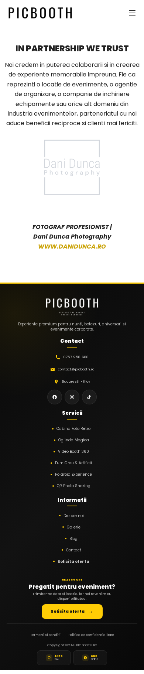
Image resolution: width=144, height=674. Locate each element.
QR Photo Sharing (73, 486)
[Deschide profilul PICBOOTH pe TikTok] (89, 397)
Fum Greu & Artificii (73, 463)
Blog (73, 538)
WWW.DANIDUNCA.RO (72, 246)
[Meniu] (132, 13)
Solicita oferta (73, 561)
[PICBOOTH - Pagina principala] (72, 304)
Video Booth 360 (73, 451)
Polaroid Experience (73, 474)
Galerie (73, 527)
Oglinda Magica (73, 440)
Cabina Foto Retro (73, 428)
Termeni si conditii (46, 635)
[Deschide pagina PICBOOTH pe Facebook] (54, 397)
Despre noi (74, 516)
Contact (73, 550)
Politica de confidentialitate (91, 635)
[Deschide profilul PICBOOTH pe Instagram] (72, 397)
